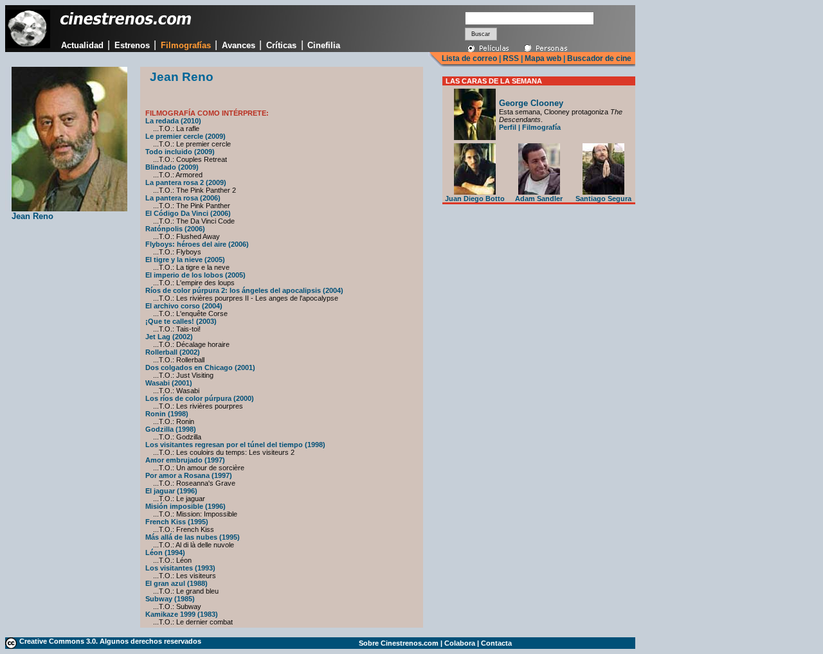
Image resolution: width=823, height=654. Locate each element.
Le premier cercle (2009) (185, 136)
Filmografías (186, 45)
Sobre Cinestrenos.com (399, 643)
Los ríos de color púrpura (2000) (199, 398)
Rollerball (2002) (172, 352)
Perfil (507, 127)
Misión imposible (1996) (185, 506)
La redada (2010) (173, 121)
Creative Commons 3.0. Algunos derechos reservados (110, 641)
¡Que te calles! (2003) (181, 321)
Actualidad (82, 45)
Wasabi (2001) (168, 383)
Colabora (459, 643)
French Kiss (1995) (176, 522)
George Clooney (531, 103)
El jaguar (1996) (171, 491)
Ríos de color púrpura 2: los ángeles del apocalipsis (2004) (244, 290)
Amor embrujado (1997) (185, 460)
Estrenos (132, 45)
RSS (511, 58)
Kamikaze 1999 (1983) (181, 614)
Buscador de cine (598, 58)
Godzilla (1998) (170, 429)
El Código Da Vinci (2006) (188, 213)
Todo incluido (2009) (180, 151)
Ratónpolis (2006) (175, 229)
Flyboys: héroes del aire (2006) (197, 244)
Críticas (281, 45)
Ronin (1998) (166, 414)
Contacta (496, 643)
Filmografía (541, 127)
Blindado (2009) (172, 167)
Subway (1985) (170, 599)
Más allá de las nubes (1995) (192, 537)
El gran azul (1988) (176, 583)
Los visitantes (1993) (180, 568)
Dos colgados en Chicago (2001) (200, 367)
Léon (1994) (165, 552)
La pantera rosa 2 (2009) (185, 182)
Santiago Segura (603, 198)
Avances (238, 45)
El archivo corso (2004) (183, 306)
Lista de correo (469, 58)
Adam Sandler (539, 198)
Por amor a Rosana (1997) (188, 475)
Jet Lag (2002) (169, 336)
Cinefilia (323, 45)
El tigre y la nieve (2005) (185, 259)
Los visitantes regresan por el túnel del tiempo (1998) (235, 444)
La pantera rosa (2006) (183, 198)
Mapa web (543, 58)
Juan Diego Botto (475, 198)
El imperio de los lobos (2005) (195, 275)
